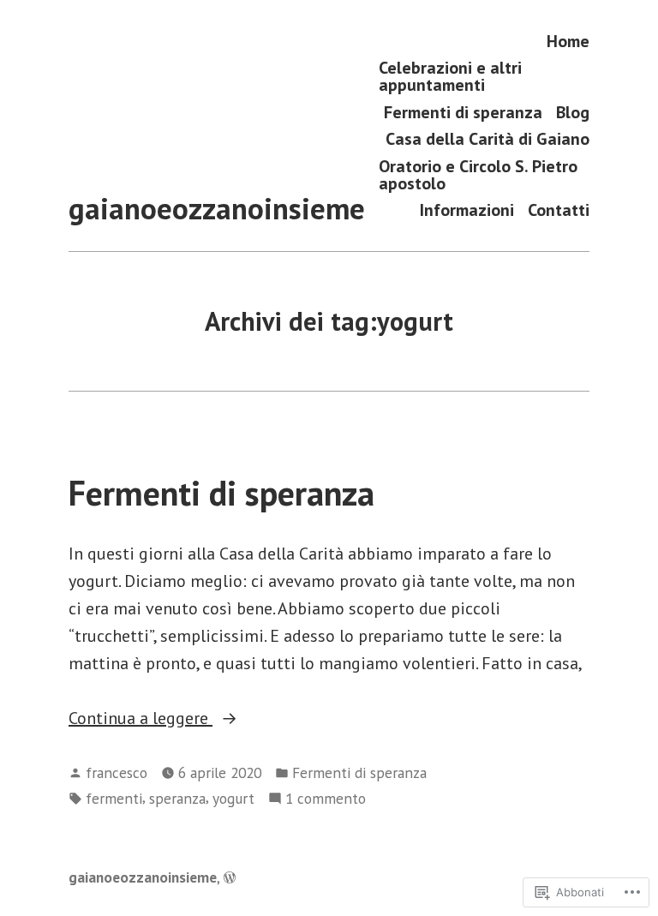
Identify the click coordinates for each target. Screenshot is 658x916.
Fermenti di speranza (463, 111)
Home (568, 40)
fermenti (114, 798)
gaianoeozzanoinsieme (217, 208)
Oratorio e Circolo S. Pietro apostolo (478, 174)
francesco (116, 772)
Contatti (558, 210)
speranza (177, 798)
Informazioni (467, 210)
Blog (572, 111)
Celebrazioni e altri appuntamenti (450, 77)
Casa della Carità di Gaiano (487, 139)
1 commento (325, 799)
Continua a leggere (140, 719)
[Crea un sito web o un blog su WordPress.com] (230, 877)
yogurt (233, 798)
